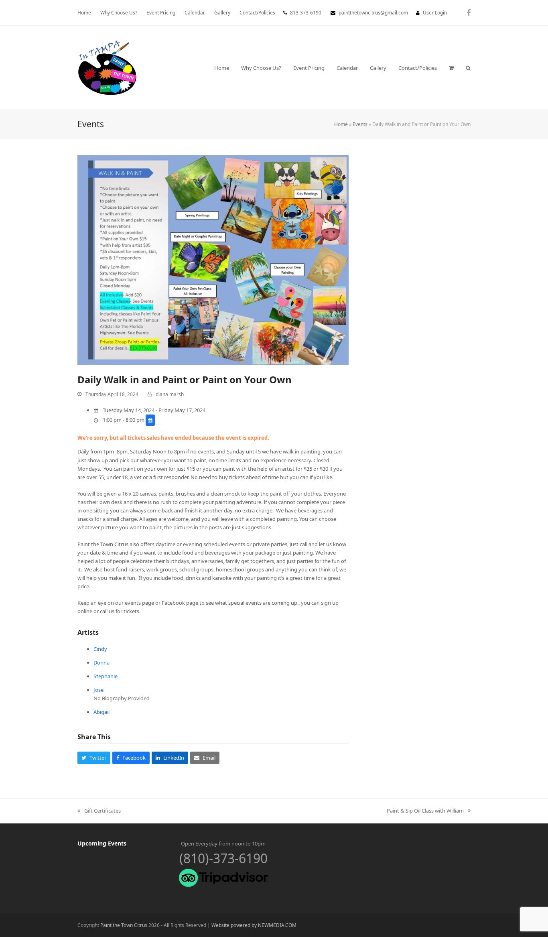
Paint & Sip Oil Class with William (425, 811)
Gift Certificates (99, 811)
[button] (451, 68)
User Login (435, 12)
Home (341, 124)
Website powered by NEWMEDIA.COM (253, 925)
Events (360, 124)
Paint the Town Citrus (123, 925)
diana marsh (170, 394)
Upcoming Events (101, 843)
